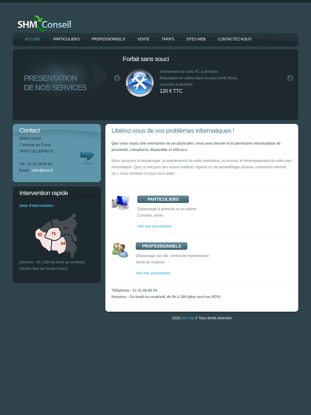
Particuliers (66, 39)
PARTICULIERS (163, 199)
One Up (187, 318)
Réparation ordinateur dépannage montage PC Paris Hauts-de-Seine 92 (50, 21)
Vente (143, 39)
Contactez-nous (234, 39)
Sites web (196, 39)
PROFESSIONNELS (161, 246)
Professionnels (108, 39)
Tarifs (168, 39)
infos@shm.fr (42, 170)
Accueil (33, 39)
